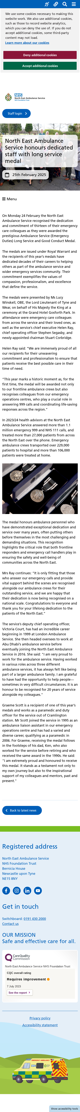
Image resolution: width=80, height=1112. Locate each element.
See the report (18, 992)
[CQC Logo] (17, 960)
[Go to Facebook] (6, 891)
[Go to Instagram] (17, 891)
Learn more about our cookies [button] (27, 43)
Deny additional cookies (50, 55)
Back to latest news (23, 810)
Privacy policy (40, 1018)
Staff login (15, 113)
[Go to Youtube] (38, 891)
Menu (11, 199)
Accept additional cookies (49, 66)
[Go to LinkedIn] (27, 891)
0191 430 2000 (35, 919)
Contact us (10, 924)
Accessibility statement (40, 1025)
